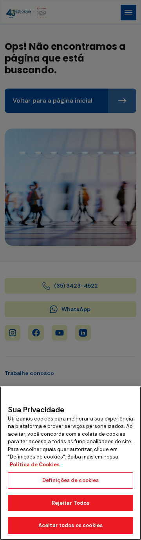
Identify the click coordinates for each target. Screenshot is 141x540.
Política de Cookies (35, 464)
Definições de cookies (70, 480)
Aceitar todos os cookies (70, 525)
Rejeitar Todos (71, 503)
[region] (70, 463)
